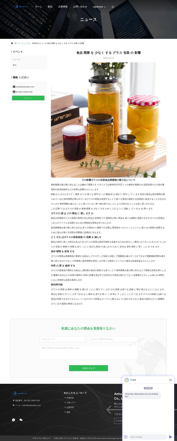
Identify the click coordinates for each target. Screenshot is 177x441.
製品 (50, 6)
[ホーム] (21, 6)
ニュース (25, 43)
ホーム (38, 6)
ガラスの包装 (98, 180)
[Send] (170, 437)
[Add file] (126, 437)
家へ (16, 43)
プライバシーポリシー (42, 438)
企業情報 (63, 6)
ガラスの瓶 (56, 270)
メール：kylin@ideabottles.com (28, 405)
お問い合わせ (80, 6)
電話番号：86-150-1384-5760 (27, 400)
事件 (14, 65)
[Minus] (170, 379)
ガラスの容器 (71, 237)
